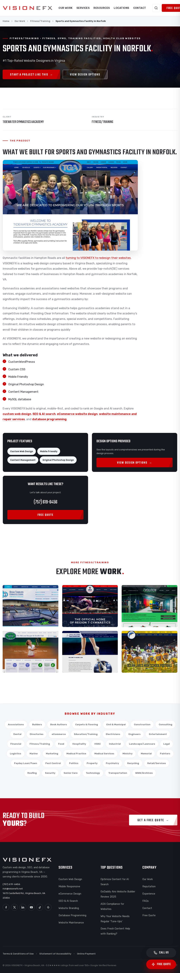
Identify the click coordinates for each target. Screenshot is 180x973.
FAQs (145, 900)
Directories (36, 734)
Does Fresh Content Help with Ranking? (115, 931)
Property (92, 763)
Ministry (128, 753)
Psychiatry (112, 763)
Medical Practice (76, 753)
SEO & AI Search (68, 900)
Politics (73, 763)
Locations (121, 8)
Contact (139, 8)
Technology (93, 773)
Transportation (117, 773)
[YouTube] (31, 907)
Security (50, 773)
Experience (148, 893)
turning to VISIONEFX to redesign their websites (98, 258)
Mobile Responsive (69, 886)
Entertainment (158, 734)
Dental (17, 734)
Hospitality (79, 744)
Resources (102, 8)
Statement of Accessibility (55, 953)
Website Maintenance (71, 922)
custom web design (17, 414)
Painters (165, 753)
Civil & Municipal (116, 724)
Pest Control (53, 763)
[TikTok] (39, 907)
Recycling (133, 763)
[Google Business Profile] (48, 907)
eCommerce (59, 734)
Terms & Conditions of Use (18, 953)
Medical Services (104, 753)
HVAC (97, 744)
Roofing (32, 773)
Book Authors (58, 724)
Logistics (15, 753)
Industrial (115, 744)
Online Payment (86, 953)
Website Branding (69, 908)
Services (83, 8)
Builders (37, 724)
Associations (16, 724)
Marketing (52, 753)
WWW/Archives (144, 773)
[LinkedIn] (23, 907)
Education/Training (86, 734)
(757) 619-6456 (45, 502)
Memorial (146, 753)
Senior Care (71, 773)
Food (61, 744)
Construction (142, 724)
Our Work (66, 8)
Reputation (149, 886)
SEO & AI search (44, 414)
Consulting (165, 724)
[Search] (156, 8)
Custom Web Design (70, 879)
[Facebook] (6, 907)
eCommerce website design (77, 414)
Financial (15, 744)
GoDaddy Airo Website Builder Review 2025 (118, 894)
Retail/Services (156, 763)
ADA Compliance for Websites (112, 906)
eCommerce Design (70, 893)
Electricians (113, 734)
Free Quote (149, 915)
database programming (49, 419)
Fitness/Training (40, 21)
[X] (14, 907)
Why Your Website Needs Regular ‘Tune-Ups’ (115, 919)
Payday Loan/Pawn (25, 763)
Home (6, 21)
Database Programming (72, 915)
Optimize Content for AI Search (115, 882)
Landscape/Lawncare (142, 744)
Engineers (134, 734)
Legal (166, 744)
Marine (34, 753)
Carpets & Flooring (86, 724)
